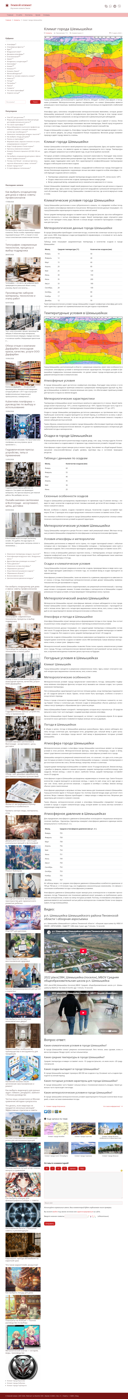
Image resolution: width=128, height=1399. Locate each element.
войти (55, 1212)
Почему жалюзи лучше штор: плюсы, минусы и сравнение (23, 1169)
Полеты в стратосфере (15, 139)
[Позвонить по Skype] (107, 6)
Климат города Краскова (16, 1381)
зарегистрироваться (85, 1212)
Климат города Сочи (14, 166)
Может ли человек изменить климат (21, 76)
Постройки (11, 83)
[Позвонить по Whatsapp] (111, 6)
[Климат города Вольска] (110, 1148)
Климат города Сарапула (83, 1156)
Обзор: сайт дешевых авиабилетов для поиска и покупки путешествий (22, 775)
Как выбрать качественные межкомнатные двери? (18, 1020)
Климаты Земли (13, 71)
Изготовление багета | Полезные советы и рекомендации (21, 1229)
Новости (11, 78)
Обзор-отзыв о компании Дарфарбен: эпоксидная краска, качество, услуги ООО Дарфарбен (23, 350)
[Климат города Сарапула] (83, 1148)
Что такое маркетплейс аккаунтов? (22, 1264)
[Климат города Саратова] (83, 1129)
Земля (10, 59)
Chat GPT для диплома (15, 117)
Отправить (50, 1224)
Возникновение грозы (15, 576)
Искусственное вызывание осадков (20, 571)
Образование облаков (15, 573)
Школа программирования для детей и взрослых (23, 989)
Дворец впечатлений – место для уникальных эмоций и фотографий (22, 841)
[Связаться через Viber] (120, 6)
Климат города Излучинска (55, 1106)
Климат (10, 66)
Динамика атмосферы (15, 54)
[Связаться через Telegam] (115, 6)
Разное (10, 86)
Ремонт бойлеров (14, 870)
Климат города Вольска (110, 1156)
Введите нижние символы (54, 1216)
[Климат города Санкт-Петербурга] (56, 1148)
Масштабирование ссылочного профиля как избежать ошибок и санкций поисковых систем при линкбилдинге (23, 129)
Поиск (35, 102)
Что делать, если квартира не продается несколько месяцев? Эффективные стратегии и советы (21, 1107)
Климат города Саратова (83, 1136)
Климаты (17, 20)
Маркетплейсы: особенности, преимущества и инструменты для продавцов (22, 1051)
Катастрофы (11, 64)
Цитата (73, 1168)
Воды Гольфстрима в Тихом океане (20, 146)
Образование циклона (15, 568)
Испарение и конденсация (17, 61)
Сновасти (10, 88)
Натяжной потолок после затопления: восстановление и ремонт (20, 1083)
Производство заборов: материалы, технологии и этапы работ (20, 295)
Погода (10, 81)
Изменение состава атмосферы (18, 566)
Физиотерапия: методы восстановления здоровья (18, 959)
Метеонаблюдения (14, 73)
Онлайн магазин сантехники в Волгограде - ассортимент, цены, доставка (22, 502)
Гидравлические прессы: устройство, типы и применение (20, 452)
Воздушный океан (14, 52)
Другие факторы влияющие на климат (21, 561)
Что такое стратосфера (15, 90)
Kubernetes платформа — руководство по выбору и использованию (20, 404)
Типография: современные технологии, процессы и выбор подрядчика (21, 247)
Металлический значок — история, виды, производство (22, 1351)
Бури (9, 49)
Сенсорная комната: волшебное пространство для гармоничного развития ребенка (21, 901)
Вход (76, 1396)
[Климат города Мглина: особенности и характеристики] (110, 1129)
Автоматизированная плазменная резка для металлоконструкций (22, 1139)
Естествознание (13, 57)
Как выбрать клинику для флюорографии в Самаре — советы (22, 1199)
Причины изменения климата (18, 149)
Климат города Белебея (56, 1136)
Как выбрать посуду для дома (18, 137)
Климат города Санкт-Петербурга (56, 1156)
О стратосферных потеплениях (18, 168)
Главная (8, 20)
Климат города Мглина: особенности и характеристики (110, 1137)
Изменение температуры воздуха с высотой (23, 134)
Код (82, 1168)
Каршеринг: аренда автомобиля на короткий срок (22, 1259)
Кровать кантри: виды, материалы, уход (22, 811)
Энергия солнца (13, 93)
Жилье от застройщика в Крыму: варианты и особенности (21, 805)
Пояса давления (13, 564)
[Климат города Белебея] (56, 1129)
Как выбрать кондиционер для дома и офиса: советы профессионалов (21, 194)
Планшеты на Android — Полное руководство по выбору (21, 1321)
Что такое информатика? (112, 1106)
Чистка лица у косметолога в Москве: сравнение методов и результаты (23, 1100)
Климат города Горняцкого (17, 1385)
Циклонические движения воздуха (20, 578)
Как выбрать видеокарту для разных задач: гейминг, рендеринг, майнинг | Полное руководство (23, 1092)
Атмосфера (11, 44)
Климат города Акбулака (16, 1383)
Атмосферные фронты (16, 47)
